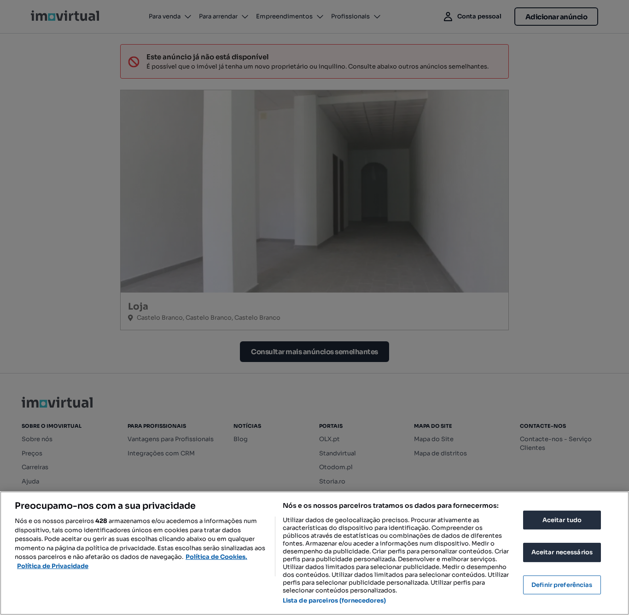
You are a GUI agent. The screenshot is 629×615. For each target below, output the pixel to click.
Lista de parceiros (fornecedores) (334, 600)
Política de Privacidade (52, 566)
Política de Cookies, (216, 557)
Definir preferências (562, 585)
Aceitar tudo (562, 520)
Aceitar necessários (562, 552)
